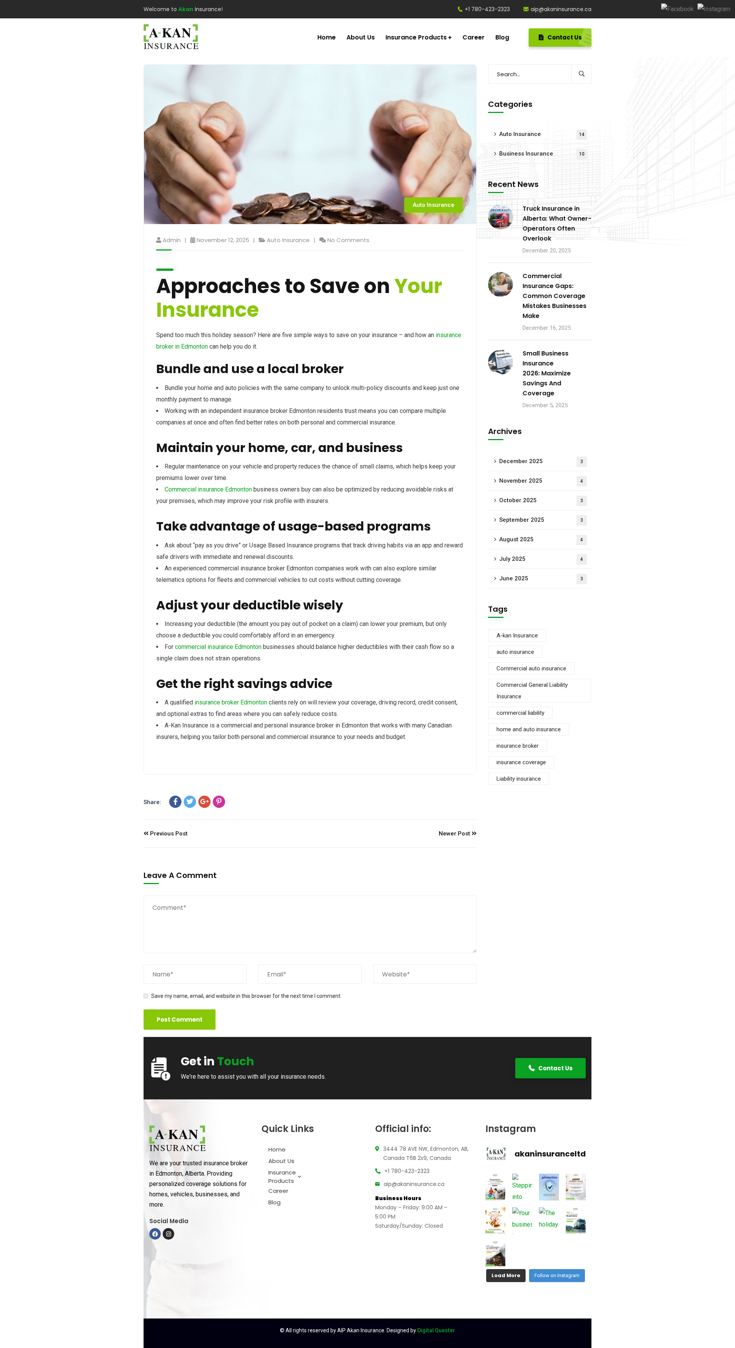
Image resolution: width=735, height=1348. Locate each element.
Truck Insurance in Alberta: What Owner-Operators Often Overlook (557, 223)
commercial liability (520, 713)
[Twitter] (190, 802)
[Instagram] (713, 9)
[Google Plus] (204, 802)
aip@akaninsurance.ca (561, 9)
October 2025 (541, 500)
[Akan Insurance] (171, 37)
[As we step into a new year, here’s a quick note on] (576, 1187)
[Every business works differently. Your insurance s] (495, 1187)
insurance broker (518, 746)
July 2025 (541, 559)
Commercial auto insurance (531, 668)
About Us (281, 1161)
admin (172, 240)
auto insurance (515, 652)
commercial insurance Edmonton (218, 646)
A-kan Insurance (517, 635)
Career (278, 1191)
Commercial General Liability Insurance (532, 691)
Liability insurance (519, 779)
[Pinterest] (219, 802)
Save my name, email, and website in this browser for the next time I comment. (246, 996)
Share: (152, 802)
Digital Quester (436, 1330)
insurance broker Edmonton (230, 702)
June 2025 (541, 578)
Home (277, 1149)
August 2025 (541, 539)
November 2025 (541, 481)
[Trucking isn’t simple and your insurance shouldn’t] (549, 1187)
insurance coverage (521, 762)
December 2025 (541, 461)
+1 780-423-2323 (487, 9)
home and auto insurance (529, 729)
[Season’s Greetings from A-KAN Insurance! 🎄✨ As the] (495, 1220)
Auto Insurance (433, 204)
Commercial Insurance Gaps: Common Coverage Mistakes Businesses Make (554, 296)
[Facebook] (677, 9)
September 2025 (541, 520)
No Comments (348, 240)
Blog (274, 1202)
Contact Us (564, 37)
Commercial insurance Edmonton (208, 489)
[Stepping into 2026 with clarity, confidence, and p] (522, 1187)
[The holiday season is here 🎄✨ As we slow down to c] (549, 1220)
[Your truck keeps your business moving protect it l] (576, 1220)
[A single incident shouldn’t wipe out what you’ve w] (495, 1254)
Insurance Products (282, 1176)
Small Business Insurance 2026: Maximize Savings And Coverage (547, 373)
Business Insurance (542, 153)
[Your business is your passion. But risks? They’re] (522, 1220)
